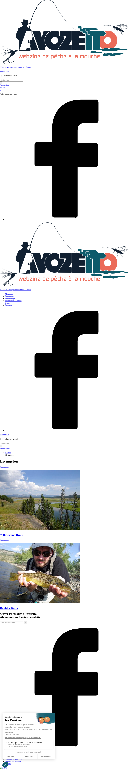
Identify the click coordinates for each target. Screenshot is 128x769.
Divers (7, 303)
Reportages (9, 296)
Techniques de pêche (13, 301)
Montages (9, 294)
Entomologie (10, 298)
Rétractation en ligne (13, 761)
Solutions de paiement (13, 759)
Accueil (8, 453)
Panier (2, 88)
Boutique (8, 305)
